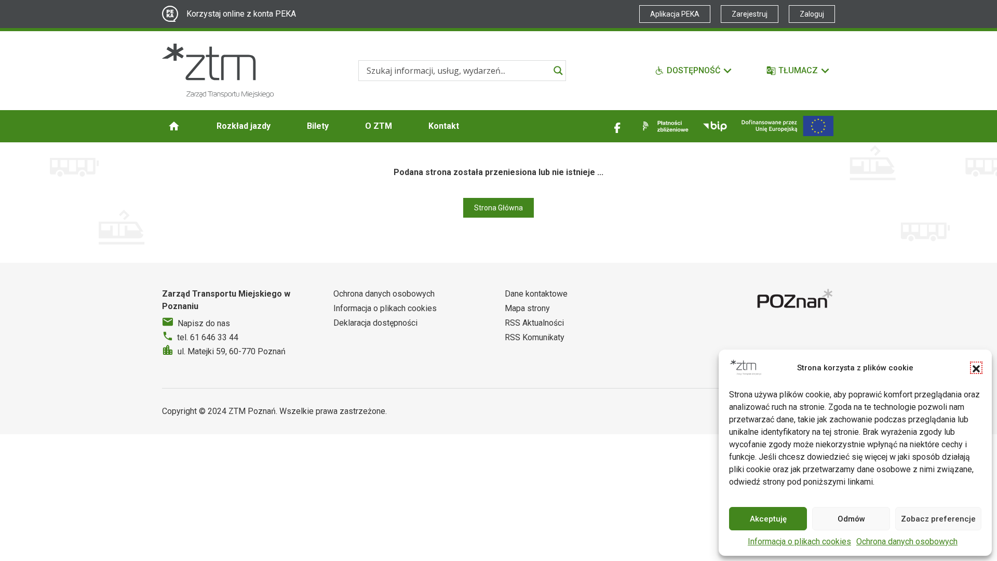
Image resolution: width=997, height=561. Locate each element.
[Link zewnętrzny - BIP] (715, 126)
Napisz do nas (204, 323)
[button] (976, 368)
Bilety (318, 126)
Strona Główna (498, 208)
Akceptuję (768, 519)
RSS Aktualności (534, 323)
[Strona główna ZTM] (218, 71)
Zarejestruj (749, 14)
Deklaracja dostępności (375, 323)
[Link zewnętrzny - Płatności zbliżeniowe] (664, 126)
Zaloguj (812, 14)
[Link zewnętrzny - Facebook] (617, 126)
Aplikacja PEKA (674, 14)
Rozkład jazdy (244, 126)
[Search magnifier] (558, 70)
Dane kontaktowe (536, 294)
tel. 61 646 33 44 (207, 337)
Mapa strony (527, 308)
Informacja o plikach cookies (799, 541)
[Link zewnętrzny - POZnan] (796, 300)
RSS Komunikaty (534, 337)
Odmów (851, 519)
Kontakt (443, 126)
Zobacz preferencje (938, 519)
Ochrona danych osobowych (907, 541)
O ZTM (378, 126)
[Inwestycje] (787, 126)
